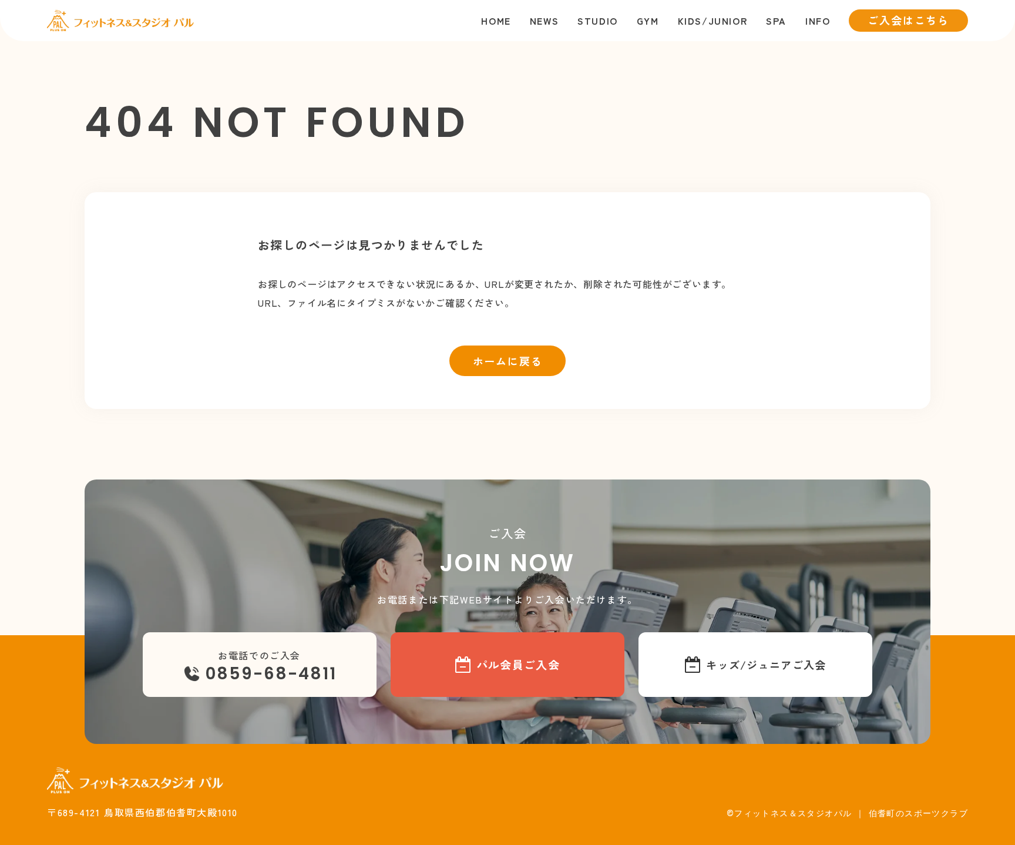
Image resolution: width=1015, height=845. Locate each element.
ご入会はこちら (908, 20)
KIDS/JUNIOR (713, 20)
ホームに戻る (508, 360)
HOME (495, 20)
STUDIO (597, 20)
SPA (776, 20)
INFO (817, 20)
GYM (648, 20)
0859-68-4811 (271, 674)
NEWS (544, 20)
